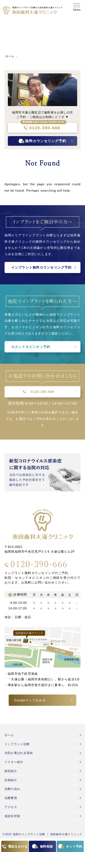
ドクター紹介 (14, 762)
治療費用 (11, 798)
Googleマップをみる (30, 700)
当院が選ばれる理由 (19, 753)
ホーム (10, 56)
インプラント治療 (17, 744)
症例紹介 (11, 780)
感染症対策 (12, 816)
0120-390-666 (42, 128)
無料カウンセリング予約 (45, 141)
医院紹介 (11, 771)
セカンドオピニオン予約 (31, 346)
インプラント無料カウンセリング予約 (41, 267)
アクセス (11, 807)
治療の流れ (12, 789)
